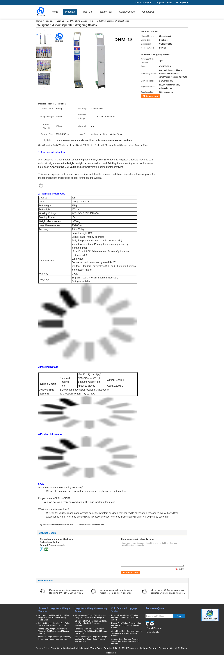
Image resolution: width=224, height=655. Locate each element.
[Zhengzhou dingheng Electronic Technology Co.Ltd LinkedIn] (147, 623)
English (183, 2)
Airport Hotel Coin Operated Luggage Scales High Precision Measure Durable (126, 633)
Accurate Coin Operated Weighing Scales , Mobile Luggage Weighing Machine (125, 641)
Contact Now (152, 96)
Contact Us (148, 11)
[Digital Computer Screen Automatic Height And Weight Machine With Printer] (42, 591)
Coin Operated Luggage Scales (124, 610)
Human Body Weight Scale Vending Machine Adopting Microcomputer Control (126, 625)
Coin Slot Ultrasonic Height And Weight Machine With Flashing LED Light (54, 624)
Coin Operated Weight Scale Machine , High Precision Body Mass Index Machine (91, 623)
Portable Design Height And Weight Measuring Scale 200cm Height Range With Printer (91, 631)
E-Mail (150, 628)
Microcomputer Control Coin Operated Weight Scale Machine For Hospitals (90, 616)
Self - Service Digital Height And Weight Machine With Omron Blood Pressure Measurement (91, 639)
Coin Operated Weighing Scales (72, 21)
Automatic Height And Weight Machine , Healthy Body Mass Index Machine (54, 638)
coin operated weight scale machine (58, 524)
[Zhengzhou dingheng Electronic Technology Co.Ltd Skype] (42, 549)
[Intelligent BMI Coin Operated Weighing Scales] (96, 60)
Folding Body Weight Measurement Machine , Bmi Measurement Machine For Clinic (53, 631)
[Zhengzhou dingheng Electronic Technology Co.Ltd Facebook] (152, 623)
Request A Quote (164, 2)
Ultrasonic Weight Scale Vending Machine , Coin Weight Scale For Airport (124, 617)
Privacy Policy (42, 648)
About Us (87, 11)
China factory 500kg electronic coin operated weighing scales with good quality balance (168, 593)
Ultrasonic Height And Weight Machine (54, 610)
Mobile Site (153, 632)
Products (70, 11)
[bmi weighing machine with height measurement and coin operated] (93, 591)
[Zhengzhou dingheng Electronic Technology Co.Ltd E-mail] (46, 549)
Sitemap (158, 628)
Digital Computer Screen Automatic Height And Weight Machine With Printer (66, 593)
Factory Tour (105, 11)
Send (179, 616)
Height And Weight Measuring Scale (91, 610)
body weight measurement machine (89, 524)
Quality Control (127, 11)
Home (55, 11)
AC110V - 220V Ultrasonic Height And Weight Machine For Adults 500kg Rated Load (53, 617)
